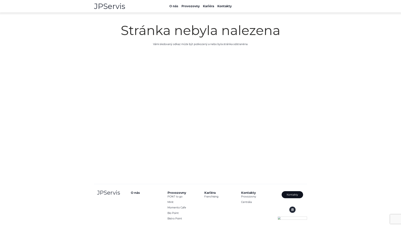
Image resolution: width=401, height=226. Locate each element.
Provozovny (248, 196)
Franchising (211, 196)
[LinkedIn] (292, 210)
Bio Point (173, 213)
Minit (170, 202)
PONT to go (174, 196)
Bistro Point (174, 218)
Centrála (246, 202)
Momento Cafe (176, 207)
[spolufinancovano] (292, 219)
